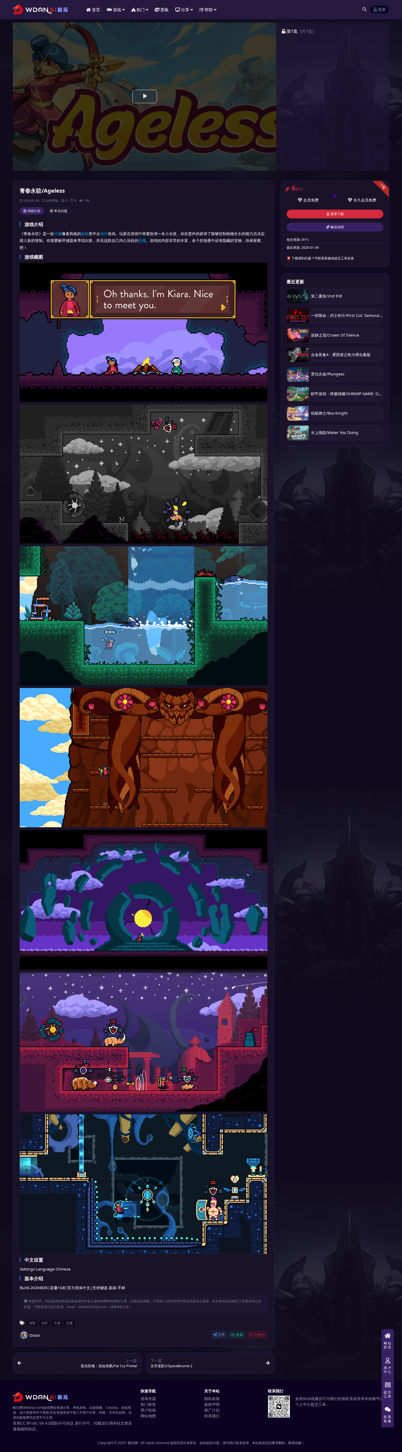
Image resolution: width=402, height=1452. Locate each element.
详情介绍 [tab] (33, 211)
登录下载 (337, 214)
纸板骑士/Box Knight (329, 413)
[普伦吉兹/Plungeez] (298, 374)
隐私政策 (212, 1398)
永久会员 (361, 200)
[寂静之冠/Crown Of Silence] (298, 335)
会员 (307, 200)
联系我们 (212, 1415)
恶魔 (142, 240)
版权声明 (212, 1404)
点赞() (259, 1335)
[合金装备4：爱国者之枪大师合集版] (298, 355)
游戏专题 (148, 1398)
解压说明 (337, 227)
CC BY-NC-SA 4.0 (36, 1423)
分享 (221, 1335)
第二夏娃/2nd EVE (326, 296)
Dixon (35, 1335)
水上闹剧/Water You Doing (334, 432)
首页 (96, 9)
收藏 (239, 1335)
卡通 (58, 233)
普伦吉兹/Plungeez (328, 374)
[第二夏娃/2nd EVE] (298, 296)
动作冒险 (52, 200)
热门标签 (148, 1404)
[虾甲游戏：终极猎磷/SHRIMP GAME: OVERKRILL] (298, 394)
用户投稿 (148, 1410)
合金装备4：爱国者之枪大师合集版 (341, 354)
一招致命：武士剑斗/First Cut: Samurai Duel (350, 315)
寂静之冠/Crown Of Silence (335, 335)
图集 (165, 9)
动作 (104, 233)
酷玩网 (133, 1443)
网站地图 (148, 1415)
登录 (382, 10)
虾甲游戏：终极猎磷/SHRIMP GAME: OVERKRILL (353, 393)
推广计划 (212, 1410)
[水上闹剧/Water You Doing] (298, 433)
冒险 (85, 233)
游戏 (117, 9)
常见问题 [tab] (60, 211)
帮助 (209, 9)
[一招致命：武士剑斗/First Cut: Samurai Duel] (298, 315)
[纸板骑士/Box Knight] (298, 413)
